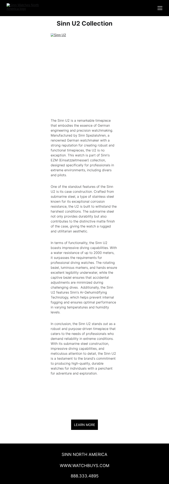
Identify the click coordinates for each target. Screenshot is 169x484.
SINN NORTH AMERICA (84, 454)
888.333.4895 (85, 475)
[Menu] (159, 8)
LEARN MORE (84, 425)
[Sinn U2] (84, 74)
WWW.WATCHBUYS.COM (84, 465)
